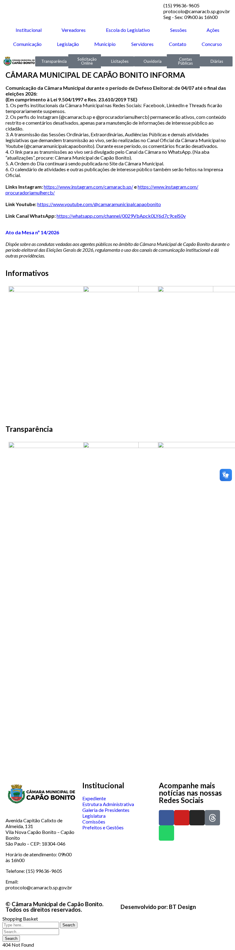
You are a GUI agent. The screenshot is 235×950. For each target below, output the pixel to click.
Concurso (212, 44)
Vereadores (74, 30)
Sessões (178, 30)
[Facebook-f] (166, 817)
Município (105, 44)
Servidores (142, 44)
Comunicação (27, 44)
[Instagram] (197, 817)
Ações (213, 30)
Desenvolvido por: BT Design (158, 906)
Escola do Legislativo (128, 30)
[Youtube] (181, 817)
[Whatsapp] (166, 833)
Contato (177, 44)
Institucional (29, 30)
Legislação (68, 44)
